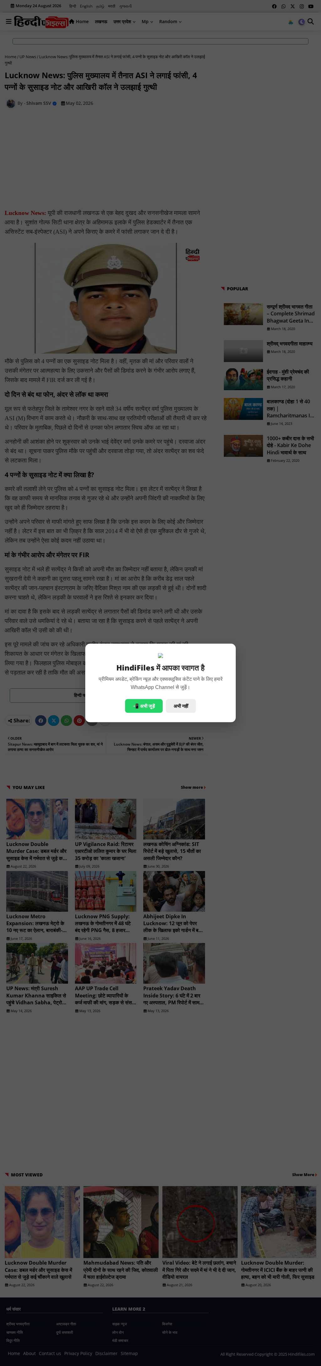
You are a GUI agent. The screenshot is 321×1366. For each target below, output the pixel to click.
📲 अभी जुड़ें (144, 706)
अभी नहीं (181, 706)
